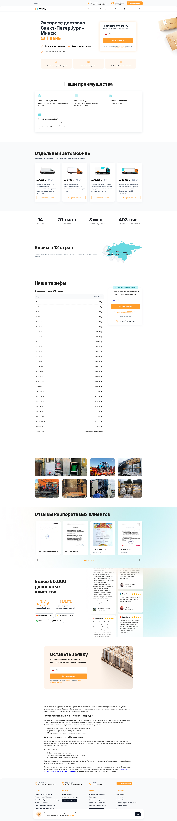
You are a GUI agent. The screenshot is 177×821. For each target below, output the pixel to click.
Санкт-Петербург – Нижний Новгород (47, 800)
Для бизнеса (121, 794)
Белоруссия (92, 9)
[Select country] (106, 34)
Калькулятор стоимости (97, 802)
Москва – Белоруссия (41, 802)
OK (138, 814)
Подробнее (71, 815)
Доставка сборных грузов (97, 805)
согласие (121, 46)
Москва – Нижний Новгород (43, 797)
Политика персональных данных (127, 802)
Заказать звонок (125, 783)
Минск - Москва (67, 794)
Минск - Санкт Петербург (70, 797)
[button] (118, 9)
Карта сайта (120, 800)
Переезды (92, 797)
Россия (81, 9)
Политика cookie (122, 805)
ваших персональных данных (118, 47)
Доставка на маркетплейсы (98, 800)
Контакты (120, 797)
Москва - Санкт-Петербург (43, 794)
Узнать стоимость (118, 40)
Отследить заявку (136, 3)
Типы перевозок (105, 9)
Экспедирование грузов (97, 794)
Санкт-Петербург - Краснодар (44, 808)
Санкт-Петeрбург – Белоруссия (45, 805)
